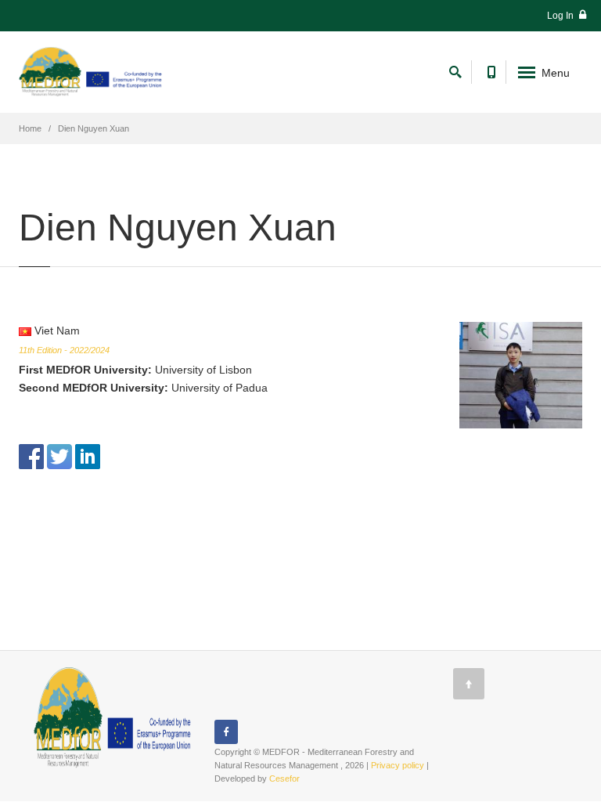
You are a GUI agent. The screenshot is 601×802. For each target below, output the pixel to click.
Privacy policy (397, 765)
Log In (561, 15)
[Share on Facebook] (31, 455)
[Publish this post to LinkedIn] (87, 455)
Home (30, 128)
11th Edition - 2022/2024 (64, 350)
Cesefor (284, 778)
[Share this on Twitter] (59, 455)
